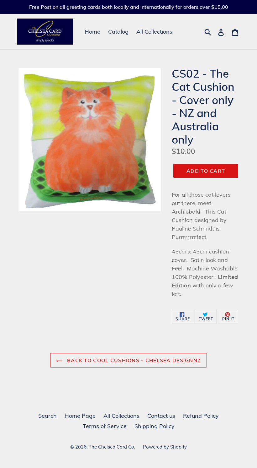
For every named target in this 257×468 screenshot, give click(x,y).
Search (47, 415)
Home (92, 31)
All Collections (154, 31)
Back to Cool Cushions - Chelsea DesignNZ (133, 360)
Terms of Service (105, 426)
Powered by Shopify (165, 447)
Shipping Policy (154, 426)
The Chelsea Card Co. (112, 447)
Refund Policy (201, 415)
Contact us (161, 415)
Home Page (80, 415)
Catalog (118, 31)
